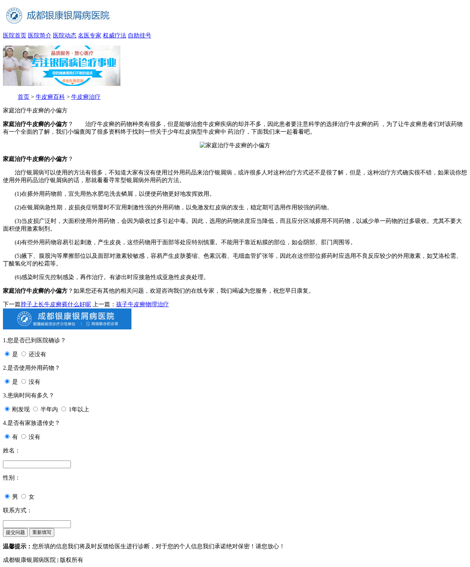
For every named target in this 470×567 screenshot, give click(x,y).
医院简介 (39, 35)
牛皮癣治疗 (86, 97)
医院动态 (64, 35)
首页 (23, 97)
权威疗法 (114, 35)
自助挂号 (139, 35)
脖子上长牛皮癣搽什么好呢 (56, 304)
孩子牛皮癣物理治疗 (142, 304)
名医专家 (89, 35)
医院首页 (14, 35)
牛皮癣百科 (50, 97)
